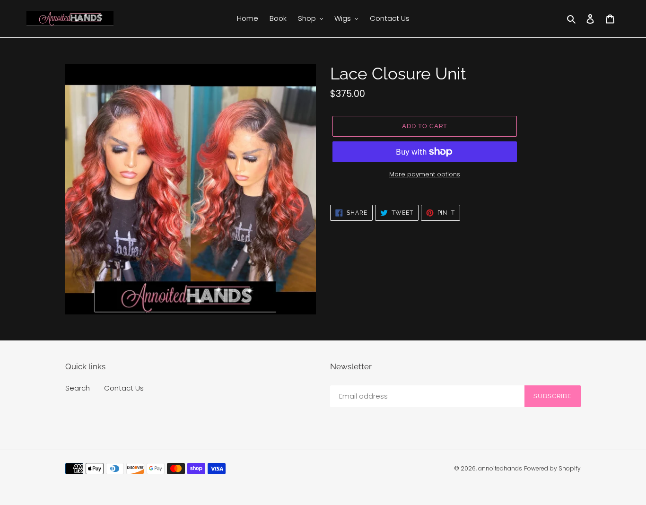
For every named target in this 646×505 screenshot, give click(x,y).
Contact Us (124, 388)
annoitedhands (500, 468)
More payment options (424, 174)
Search (77, 388)
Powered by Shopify (552, 468)
